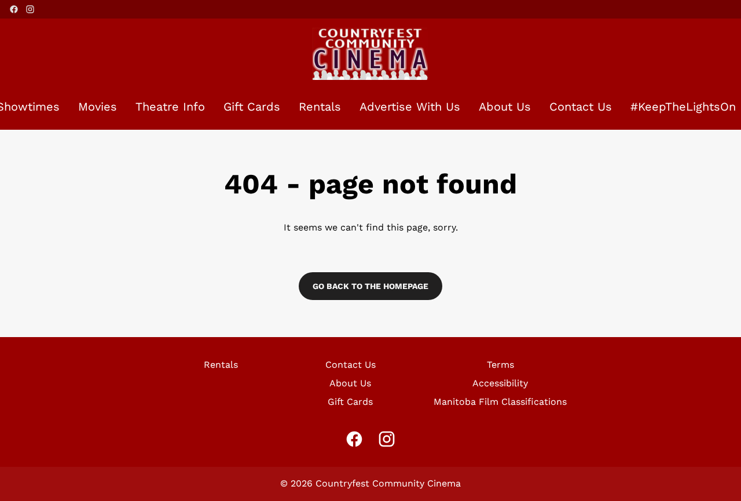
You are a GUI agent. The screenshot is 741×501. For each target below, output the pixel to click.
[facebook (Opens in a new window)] (14, 9)
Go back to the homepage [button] (370, 286)
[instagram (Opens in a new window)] (30, 9)
